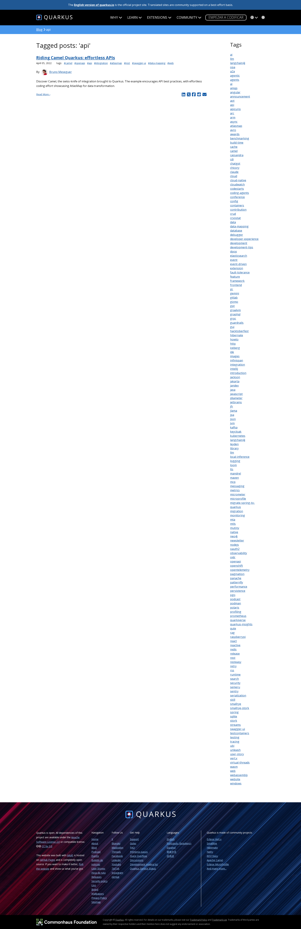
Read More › (43, 94)
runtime (235, 674)
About (94, 843)
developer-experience (244, 239)
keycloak (235, 432)
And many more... (216, 868)
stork (233, 721)
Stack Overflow (138, 856)
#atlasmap (116, 63)
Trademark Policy (198, 919)
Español (171, 847)
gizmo (234, 302)
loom (233, 465)
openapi (235, 561)
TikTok (115, 868)
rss (232, 670)
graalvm (235, 310)
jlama (233, 411)
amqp (233, 88)
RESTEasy (212, 856)
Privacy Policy (99, 898)
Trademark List (219, 919)
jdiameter (236, 398)
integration (237, 365)
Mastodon (117, 847)
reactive (235, 645)
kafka (233, 427)
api (232, 105)
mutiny (234, 528)
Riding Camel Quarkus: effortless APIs (75, 57)
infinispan (236, 360)
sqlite (233, 716)
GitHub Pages (47, 859)
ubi (232, 746)
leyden (234, 444)
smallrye (235, 704)
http (233, 344)
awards (235, 134)
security (235, 683)
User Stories (98, 868)
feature (235, 277)
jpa (232, 415)
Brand (94, 889)
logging (235, 461)
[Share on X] (188, 94)
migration (236, 511)
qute (233, 628)
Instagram (117, 872)
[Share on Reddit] (199, 94)
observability (238, 553)
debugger (236, 235)
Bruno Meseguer (60, 72)
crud (233, 214)
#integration (101, 63)
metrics (235, 490)
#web (170, 63)
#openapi (79, 63)
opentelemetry (239, 570)
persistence (237, 591)
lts (231, 469)
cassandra (236, 155)
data (233, 222)
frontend (236, 285)
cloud (233, 176)
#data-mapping (156, 63)
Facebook (117, 856)
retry (233, 666)
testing (234, 737)
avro (233, 130)
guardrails (237, 323)
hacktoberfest (239, 331)
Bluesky (116, 843)
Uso (93, 885)
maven (234, 478)
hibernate (236, 335)
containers (237, 205)
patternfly (236, 582)
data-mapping (239, 226)
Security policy (99, 881)
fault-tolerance (240, 272)
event (233, 260)
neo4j (233, 536)
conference (237, 197)
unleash (235, 750)
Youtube (116, 864)
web (233, 771)
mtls (233, 524)
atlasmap (236, 126)
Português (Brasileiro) (179, 843)
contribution (238, 210)
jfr (231, 406)
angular (235, 92)
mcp (233, 482)
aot (232, 101)
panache (235, 578)
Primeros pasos (139, 851)
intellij (234, 369)
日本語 (170, 856)
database (236, 230)
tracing (234, 741)
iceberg (235, 348)
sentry (234, 691)
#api (89, 63)
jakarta (234, 381)
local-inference (239, 457)
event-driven (238, 264)
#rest (127, 63)
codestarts (237, 189)
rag (232, 633)
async (233, 122)
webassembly (239, 775)
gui (232, 327)
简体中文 (171, 851)
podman (235, 603)
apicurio (235, 109)
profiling (235, 612)
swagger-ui (237, 729)
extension (236, 268)
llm (232, 59)
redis (233, 649)
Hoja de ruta (98, 872)
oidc (232, 557)
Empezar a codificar (226, 17)
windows (235, 783)
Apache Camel (215, 860)
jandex (234, 385)
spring (234, 712)
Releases (96, 877)
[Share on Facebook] (193, 94)
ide (232, 352)
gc (231, 289)
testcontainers (239, 733)
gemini (234, 293)
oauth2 (235, 549)
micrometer (237, 494)
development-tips (241, 247)
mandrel (235, 473)
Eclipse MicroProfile (218, 864)
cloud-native (238, 180)
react (233, 641)
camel (234, 151)
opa (232, 67)
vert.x (233, 758)
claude (234, 172)
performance (238, 587)
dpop (233, 251)
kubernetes (237, 436)
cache (233, 147)
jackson (235, 377)
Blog (39, 29)
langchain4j (237, 63)
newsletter (237, 540)
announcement (240, 96)
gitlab (234, 297)
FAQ (132, 847)
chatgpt (235, 163)
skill (232, 700)
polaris (234, 607)
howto (234, 339)
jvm (232, 423)
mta (232, 519)
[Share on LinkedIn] (183, 94)
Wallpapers (97, 893)
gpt (232, 306)
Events (95, 856)
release (235, 654)
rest (232, 658)
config (234, 201)
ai (231, 55)
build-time (236, 143)
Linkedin (116, 860)
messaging (237, 486)
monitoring (237, 515)
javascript (236, 394)
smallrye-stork (239, 708)
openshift (236, 566)
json (233, 419)
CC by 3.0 (47, 846)
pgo (232, 595)
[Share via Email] (204, 94)
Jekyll (70, 855)
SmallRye (212, 843)
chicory (234, 168)
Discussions (136, 860)
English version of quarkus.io (94, 5)
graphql (235, 314)
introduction (238, 373)
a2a (232, 71)
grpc (233, 318)
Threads (116, 851)
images (235, 356)
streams (235, 725)
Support (134, 839)
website (235, 779)
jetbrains (236, 402)
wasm (234, 767)
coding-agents (239, 193)
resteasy (235, 662)
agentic (235, 75)
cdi (232, 159)
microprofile (238, 499)
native (234, 532)
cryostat (235, 218)
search (234, 679)
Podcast (96, 851)
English (171, 839)
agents (234, 80)
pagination (237, 574)
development (238, 243)
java (232, 390)
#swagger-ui (139, 63)
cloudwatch (237, 184)
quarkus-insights (241, 624)
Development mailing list (144, 864)
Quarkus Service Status (143, 868)
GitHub (115, 877)
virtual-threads (240, 762)
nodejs (234, 545)
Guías (133, 843)
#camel (68, 63)
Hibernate (212, 847)
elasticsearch (238, 256)
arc (232, 113)
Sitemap (96, 902)
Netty (210, 851)
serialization (238, 695)
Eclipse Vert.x (214, 839)
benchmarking (239, 138)
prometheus (238, 616)
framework (237, 281)
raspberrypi (238, 637)
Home (94, 839)
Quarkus (119, 919)
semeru (235, 687)
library (234, 448)
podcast (235, 599)
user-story (237, 754)
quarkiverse (238, 620)
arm (232, 117)
